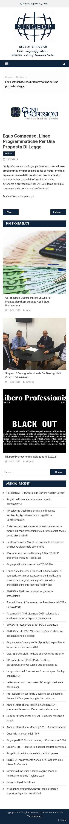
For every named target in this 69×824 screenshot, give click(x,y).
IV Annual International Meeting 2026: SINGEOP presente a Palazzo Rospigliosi (33, 555)
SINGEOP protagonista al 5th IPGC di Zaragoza (32, 624)
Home (63, 820)
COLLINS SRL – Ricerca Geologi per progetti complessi (36, 746)
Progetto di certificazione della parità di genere (33, 753)
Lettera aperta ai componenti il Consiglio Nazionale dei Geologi (35, 684)
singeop (30, 382)
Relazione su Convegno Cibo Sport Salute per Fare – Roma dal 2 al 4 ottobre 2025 (36, 645)
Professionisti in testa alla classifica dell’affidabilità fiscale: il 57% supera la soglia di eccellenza (35, 696)
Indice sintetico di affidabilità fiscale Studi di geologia (59, 212)
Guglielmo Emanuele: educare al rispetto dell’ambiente (29, 501)
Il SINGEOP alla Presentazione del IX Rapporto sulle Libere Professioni (35, 762)
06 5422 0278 (39, 47)
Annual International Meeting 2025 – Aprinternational (36, 727)
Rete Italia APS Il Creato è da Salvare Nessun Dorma (35, 492)
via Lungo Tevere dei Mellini (39, 55)
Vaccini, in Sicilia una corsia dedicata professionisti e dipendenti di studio (13, 212)
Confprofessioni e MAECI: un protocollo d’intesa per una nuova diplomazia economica (35, 544)
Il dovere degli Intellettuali (21, 782)
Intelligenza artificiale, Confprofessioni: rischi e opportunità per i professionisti (32, 791)
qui (32, 196)
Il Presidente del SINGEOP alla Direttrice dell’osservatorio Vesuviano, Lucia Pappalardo (32, 662)
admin (29, 310)
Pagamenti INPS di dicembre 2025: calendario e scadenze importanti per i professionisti (33, 616)
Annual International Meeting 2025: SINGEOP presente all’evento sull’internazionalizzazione (32, 707)
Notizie (8, 153)
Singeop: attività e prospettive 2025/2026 (30, 564)
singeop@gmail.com (36, 51)
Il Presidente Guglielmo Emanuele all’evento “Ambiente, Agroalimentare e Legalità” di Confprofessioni (31, 515)
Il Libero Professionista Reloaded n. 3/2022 (30, 456)
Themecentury (34, 816)
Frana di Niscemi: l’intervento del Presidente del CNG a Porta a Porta (36, 604)
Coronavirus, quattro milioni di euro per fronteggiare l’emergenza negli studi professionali (28, 301)
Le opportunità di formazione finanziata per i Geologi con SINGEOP (36, 673)
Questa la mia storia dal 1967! (23, 733)
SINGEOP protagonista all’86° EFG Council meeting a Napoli (35, 718)
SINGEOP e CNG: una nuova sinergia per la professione (30, 593)
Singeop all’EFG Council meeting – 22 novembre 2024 (36, 740)
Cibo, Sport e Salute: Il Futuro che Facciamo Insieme (35, 653)
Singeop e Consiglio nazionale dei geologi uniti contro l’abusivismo (33, 375)
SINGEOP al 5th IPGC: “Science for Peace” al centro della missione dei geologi (35, 633)
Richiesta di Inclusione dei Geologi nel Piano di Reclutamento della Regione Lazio (32, 773)
